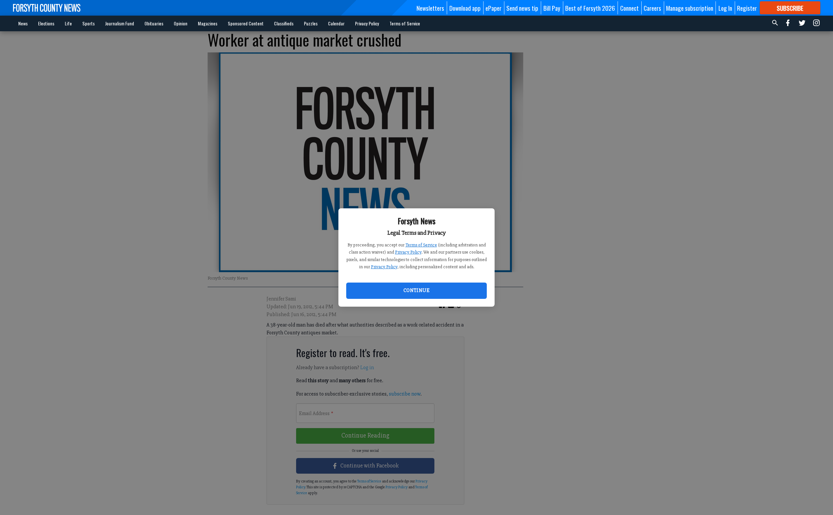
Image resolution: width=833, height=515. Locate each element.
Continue (416, 290)
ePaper (493, 8)
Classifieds (284, 23)
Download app (465, 8)
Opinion (180, 23)
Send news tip (522, 8)
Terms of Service (421, 245)
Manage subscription (689, 8)
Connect (629, 8)
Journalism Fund (119, 23)
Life (68, 23)
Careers (652, 8)
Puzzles (311, 23)
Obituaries (153, 23)
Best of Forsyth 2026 (590, 8)
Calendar (336, 23)
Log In (725, 8)
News (23, 23)
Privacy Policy (408, 252)
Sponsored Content (246, 23)
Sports (88, 23)
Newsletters (430, 8)
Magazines (207, 23)
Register (747, 8)
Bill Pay (551, 8)
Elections (46, 23)
